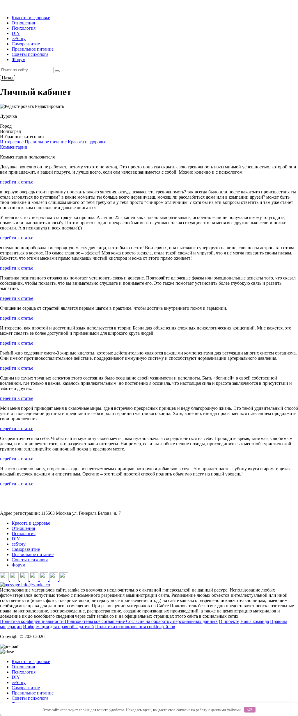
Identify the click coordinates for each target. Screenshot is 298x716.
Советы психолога (30, 54)
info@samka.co (35, 584)
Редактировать (49, 106)
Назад (7, 77)
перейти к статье (16, 181)
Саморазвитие (26, 43)
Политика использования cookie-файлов (135, 626)
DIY (16, 33)
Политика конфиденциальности (32, 621)
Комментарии (13, 147)
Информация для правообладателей (58, 626)
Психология (24, 28)
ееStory (19, 38)
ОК (250, 709)
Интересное (12, 141)
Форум (18, 59)
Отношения (23, 22)
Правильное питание (33, 49)
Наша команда (254, 621)
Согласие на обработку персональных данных (172, 621)
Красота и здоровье (31, 17)
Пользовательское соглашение (95, 621)
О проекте (229, 621)
